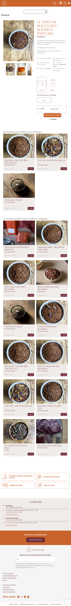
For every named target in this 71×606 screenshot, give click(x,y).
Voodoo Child (13, 200)
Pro (55, 3)
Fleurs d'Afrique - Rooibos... (48, 327)
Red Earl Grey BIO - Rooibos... (16, 288)
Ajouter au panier (52, 115)
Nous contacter (9, 578)
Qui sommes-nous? (10, 576)
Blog (5, 580)
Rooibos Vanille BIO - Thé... (50, 407)
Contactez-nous (35, 540)
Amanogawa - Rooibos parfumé (51, 248)
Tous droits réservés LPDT (56, 604)
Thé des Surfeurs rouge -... (51, 161)
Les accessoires (9, 592)
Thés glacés (5, 15)
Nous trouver (8, 573)
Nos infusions (8, 590)
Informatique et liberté (42, 604)
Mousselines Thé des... (50, 445)
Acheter (31, 169)
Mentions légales (13, 604)
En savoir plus (12, 515)
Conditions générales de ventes (27, 604)
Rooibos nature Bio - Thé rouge (17, 161)
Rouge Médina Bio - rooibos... (49, 288)
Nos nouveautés (9, 585)
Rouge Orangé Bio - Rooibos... (49, 367)
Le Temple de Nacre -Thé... (16, 446)
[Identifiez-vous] (60, 2)
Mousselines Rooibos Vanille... (17, 248)
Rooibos (41, 36)
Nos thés (6, 587)
